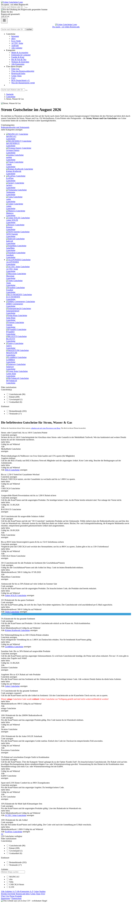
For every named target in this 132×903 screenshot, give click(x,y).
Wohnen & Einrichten (20, 62)
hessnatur (15, 36)
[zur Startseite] (12, 2)
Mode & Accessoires (19, 52)
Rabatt (14, 397)
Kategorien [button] (10, 50)
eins (11, 879)
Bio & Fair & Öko (18, 59)
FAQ (13, 78)
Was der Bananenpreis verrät (23, 83)
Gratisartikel (15, 402)
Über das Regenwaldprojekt (22, 71)
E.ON (11, 887)
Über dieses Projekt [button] (14, 66)
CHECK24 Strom (16, 884)
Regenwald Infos (18, 73)
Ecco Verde (16, 41)
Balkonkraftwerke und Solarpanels (15, 127)
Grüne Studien (40, 891)
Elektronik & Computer (21, 55)
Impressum (5, 898)
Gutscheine (10, 96)
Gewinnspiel (15, 399)
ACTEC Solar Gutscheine (15, 815)
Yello (11, 882)
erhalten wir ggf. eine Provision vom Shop (45, 428)
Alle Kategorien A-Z (24, 891)
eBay (13, 38)
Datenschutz (16, 898)
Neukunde (15, 414)
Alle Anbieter (16, 48)
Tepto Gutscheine (12, 612)
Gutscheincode (17, 394)
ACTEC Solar (17, 43)
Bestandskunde (18, 411)
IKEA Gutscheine (12, 470)
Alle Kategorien (17, 64)
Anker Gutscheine (12, 686)
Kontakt (18, 896)
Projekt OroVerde (8, 894)
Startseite (10, 94)
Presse (12, 896)
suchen (29, 29)
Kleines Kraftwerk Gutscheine (17, 630)
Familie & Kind (17, 57)
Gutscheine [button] (10, 34)
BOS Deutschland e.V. (20, 80)
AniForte (15, 45)
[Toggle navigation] (4, 20)
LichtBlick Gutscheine (14, 646)
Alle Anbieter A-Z (8, 891)
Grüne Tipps (16, 76)
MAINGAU (14, 877)
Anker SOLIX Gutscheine (15, 595)
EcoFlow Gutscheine (13, 832)
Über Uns (15, 69)
